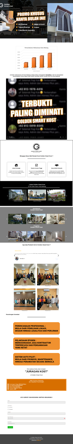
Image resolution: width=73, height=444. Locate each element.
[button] (7, 195)
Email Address (10, 421)
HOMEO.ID (39, 440)
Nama (9, 400)
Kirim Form (10, 427)
